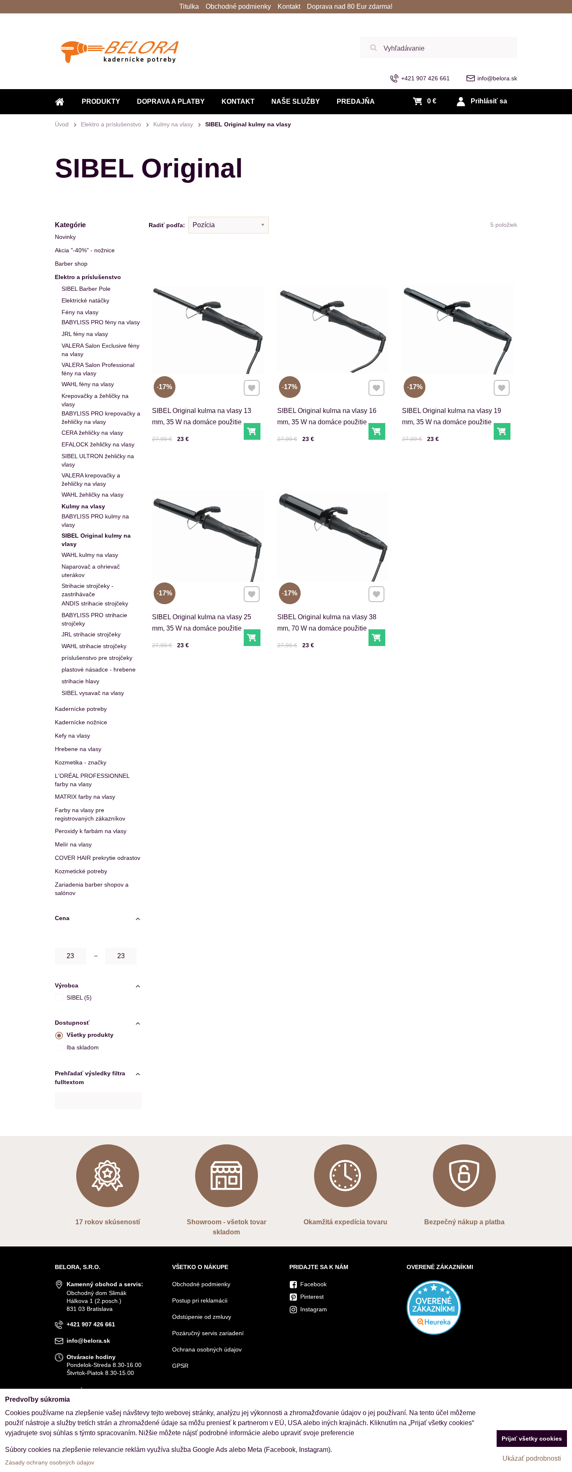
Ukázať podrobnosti (531, 1458)
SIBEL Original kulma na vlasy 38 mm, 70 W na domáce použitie (326, 622)
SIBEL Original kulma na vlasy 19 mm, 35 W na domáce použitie (451, 416)
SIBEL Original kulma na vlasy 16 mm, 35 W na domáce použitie (326, 416)
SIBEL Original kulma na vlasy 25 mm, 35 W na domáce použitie (201, 622)
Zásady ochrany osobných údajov (49, 1462)
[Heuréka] (434, 1332)
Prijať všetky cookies (532, 1438)
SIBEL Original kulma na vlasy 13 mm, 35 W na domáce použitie (201, 416)
